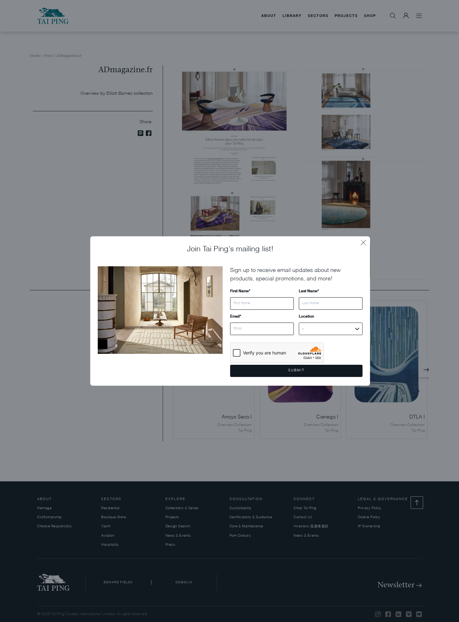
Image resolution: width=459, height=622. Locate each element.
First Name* (240, 290)
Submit (296, 370)
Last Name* (309, 290)
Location (306, 316)
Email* (235, 316)
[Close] (365, 241)
